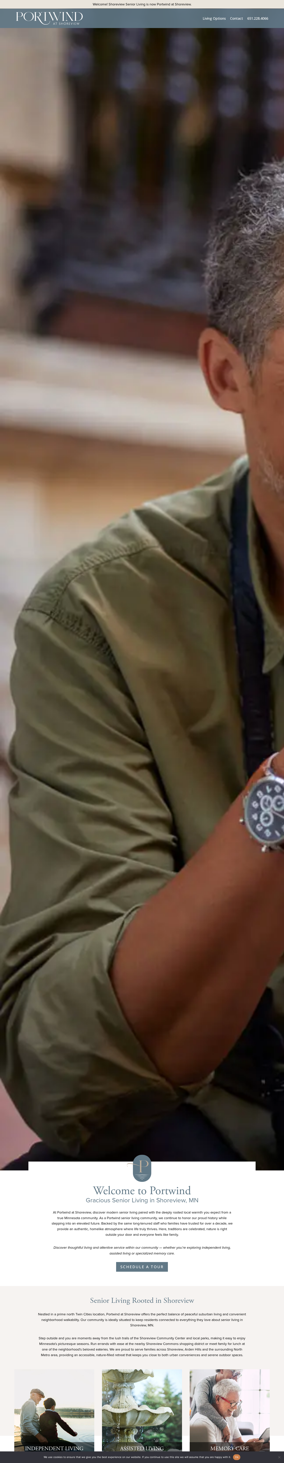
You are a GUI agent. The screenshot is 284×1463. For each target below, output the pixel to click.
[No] (279, 1457)
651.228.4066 (257, 18)
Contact (236, 18)
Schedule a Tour (142, 1266)
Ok (236, 1457)
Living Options (214, 18)
